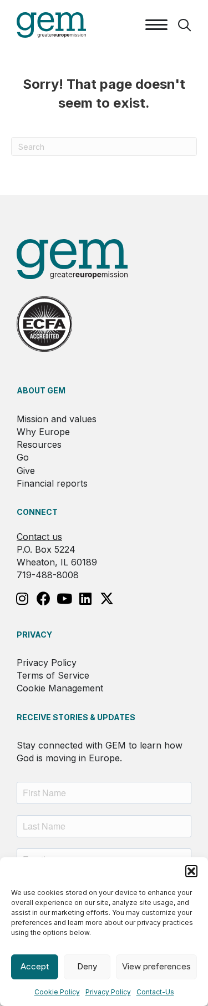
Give (26, 470)
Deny (87, 966)
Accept (35, 966)
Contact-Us (155, 992)
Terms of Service (53, 675)
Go (23, 457)
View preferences (156, 966)
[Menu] (156, 25)
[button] (191, 871)
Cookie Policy (57, 992)
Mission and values (57, 418)
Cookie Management (60, 688)
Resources (39, 444)
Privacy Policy (108, 992)
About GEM (41, 390)
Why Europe (43, 431)
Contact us (39, 536)
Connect (37, 512)
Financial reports (52, 483)
